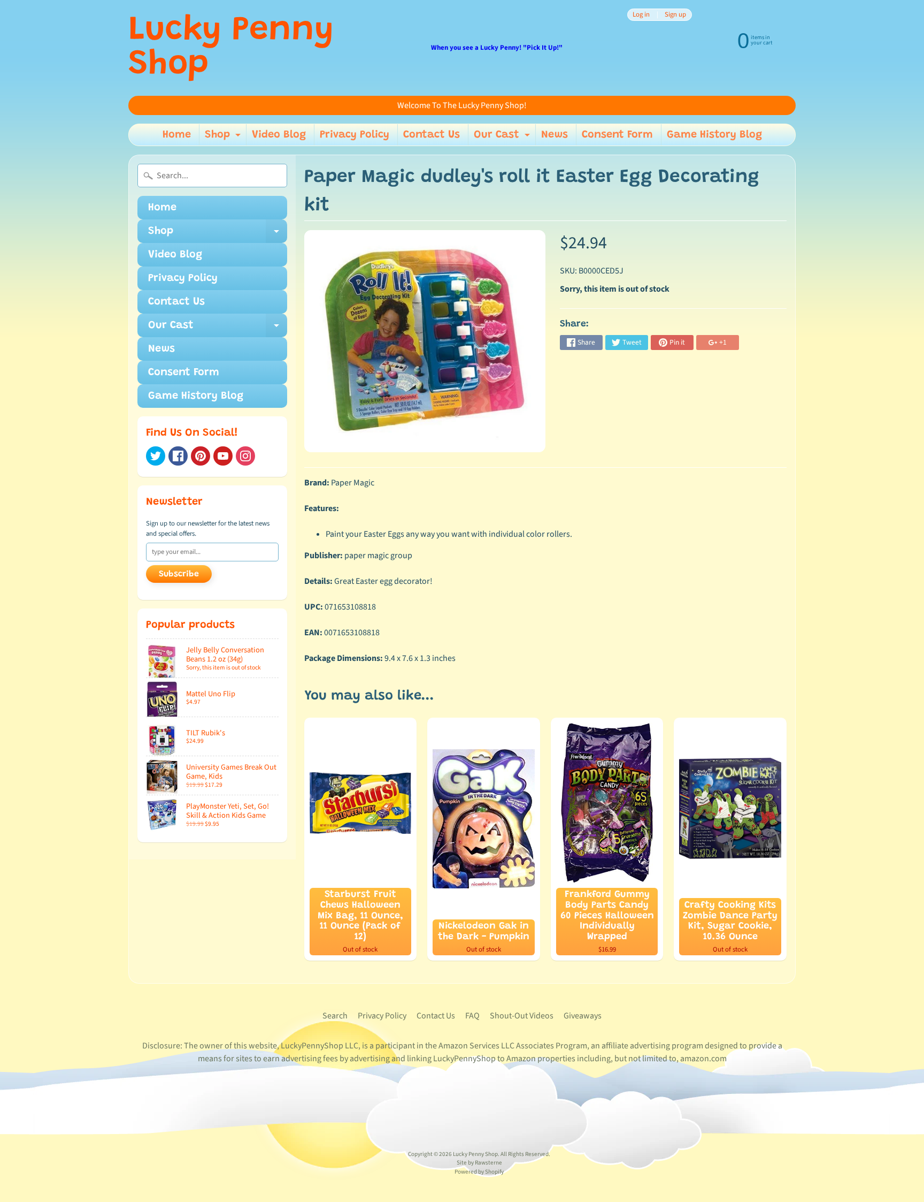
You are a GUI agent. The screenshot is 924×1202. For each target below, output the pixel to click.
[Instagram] (245, 456)
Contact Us (431, 135)
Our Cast (503, 138)
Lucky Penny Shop (231, 48)
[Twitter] (155, 456)
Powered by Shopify (479, 1172)
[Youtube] (223, 456)
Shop (224, 138)
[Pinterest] (200, 456)
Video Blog (279, 135)
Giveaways (583, 1016)
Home (177, 135)
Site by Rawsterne (479, 1163)
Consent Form (617, 135)
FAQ (472, 1016)
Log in (641, 14)
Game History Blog (714, 135)
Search (335, 1016)
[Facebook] (178, 456)
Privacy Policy (354, 135)
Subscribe (179, 574)
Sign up (675, 14)
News (554, 135)
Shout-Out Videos (521, 1016)
